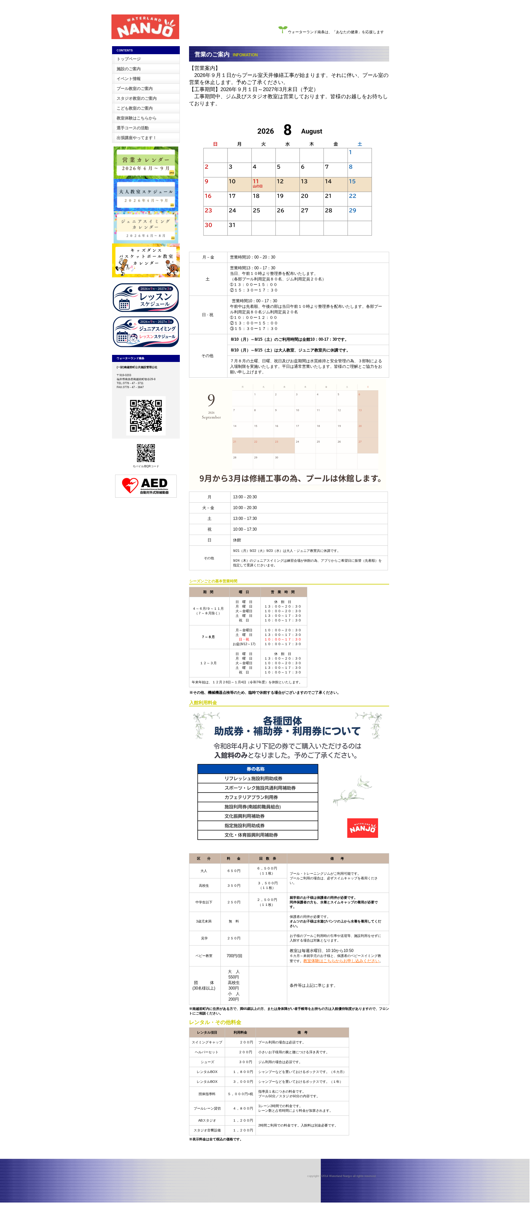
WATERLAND (145, 26)
